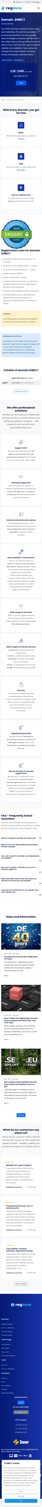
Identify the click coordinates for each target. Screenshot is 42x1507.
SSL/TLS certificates (7, 1328)
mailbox (22, 138)
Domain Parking (6, 1331)
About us (4, 1378)
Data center (5, 1352)
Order (21, 83)
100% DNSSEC (6, 1345)
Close (21, 1491)
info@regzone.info (21, 1432)
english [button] (37, 2)
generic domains (7, 60)
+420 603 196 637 (21, 1425)
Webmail (19, 2)
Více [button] (19, 1268)
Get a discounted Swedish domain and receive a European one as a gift (20, 1084)
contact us (14, 828)
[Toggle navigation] (38, 8)
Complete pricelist (21, 391)
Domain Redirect (6, 1335)
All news (21, 1115)
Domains (9, 100)
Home (3, 100)
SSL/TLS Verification (7, 1369)
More (6, 976)
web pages (21, 170)
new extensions (18, 60)
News (3, 1382)
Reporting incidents (7, 1393)
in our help (30, 352)
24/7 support (21, 1420)
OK (21, 1501)
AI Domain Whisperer (8, 1356)
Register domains (7, 1324)
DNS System (5, 1348)
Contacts (28, 2)
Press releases (6, 1386)
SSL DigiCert (21, 199)
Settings (21, 1496)
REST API (4, 1365)
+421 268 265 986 (21, 1429)
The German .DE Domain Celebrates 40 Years (21, 957)
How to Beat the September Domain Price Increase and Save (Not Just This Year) (21, 1020)
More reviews (21, 1284)
